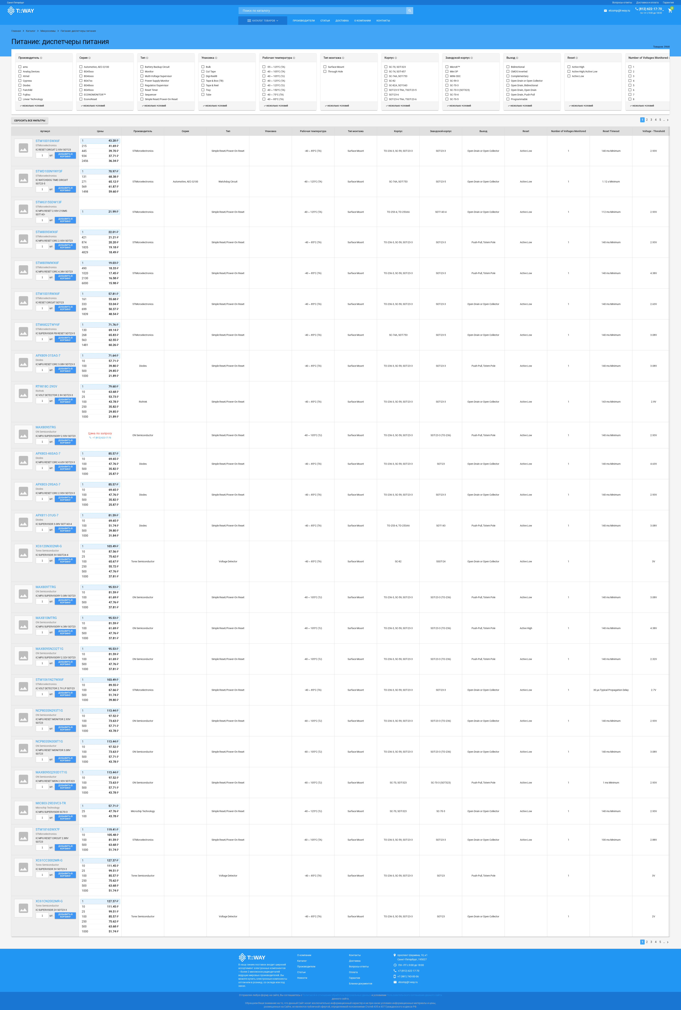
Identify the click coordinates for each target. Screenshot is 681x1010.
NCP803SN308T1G (49, 741)
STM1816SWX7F (48, 829)
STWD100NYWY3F (49, 171)
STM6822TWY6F (48, 324)
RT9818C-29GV (46, 386)
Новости (302, 977)
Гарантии (354, 977)
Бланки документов (360, 983)
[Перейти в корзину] (670, 10)
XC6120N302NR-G (49, 546)
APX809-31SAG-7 (48, 355)
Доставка (342, 20)
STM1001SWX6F (48, 141)
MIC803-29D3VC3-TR (51, 803)
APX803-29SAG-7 (48, 484)
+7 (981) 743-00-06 (408, 976)
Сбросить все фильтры (29, 120)
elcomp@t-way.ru (619, 10)
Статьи (325, 20)
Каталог (302, 960)
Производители (304, 20)
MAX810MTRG (46, 618)
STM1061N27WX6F (50, 679)
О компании (362, 20)
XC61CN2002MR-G (49, 901)
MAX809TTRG (46, 587)
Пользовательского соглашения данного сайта (414, 995)
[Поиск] (409, 10)
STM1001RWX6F (48, 294)
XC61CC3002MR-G (49, 860)
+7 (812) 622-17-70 (408, 970)
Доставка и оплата (647, 2)
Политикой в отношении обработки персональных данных (337, 995)
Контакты (383, 20)
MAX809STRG (46, 427)
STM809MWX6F (47, 263)
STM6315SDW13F (49, 202)
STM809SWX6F (47, 232)
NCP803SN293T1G (49, 710)
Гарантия (668, 2)
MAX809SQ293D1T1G (51, 772)
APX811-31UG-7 (47, 515)
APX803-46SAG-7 (48, 453)
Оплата (353, 972)
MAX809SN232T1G (49, 649)
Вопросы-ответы (622, 2)
